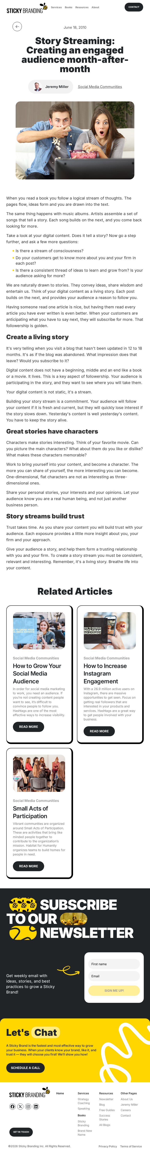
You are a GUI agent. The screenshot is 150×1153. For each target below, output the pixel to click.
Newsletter (106, 1099)
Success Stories (104, 1117)
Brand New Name (85, 1132)
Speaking (84, 1108)
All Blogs (104, 1124)
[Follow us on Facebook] (12, 1106)
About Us (127, 1099)
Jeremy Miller (129, 1104)
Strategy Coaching (84, 1101)
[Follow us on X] (20, 1106)
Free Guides (107, 1110)
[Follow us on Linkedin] (36, 1106)
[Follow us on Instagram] (28, 1106)
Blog (102, 1104)
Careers (126, 1110)
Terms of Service (131, 1146)
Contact (126, 1115)
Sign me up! (114, 990)
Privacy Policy (108, 1146)
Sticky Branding (83, 1123)
